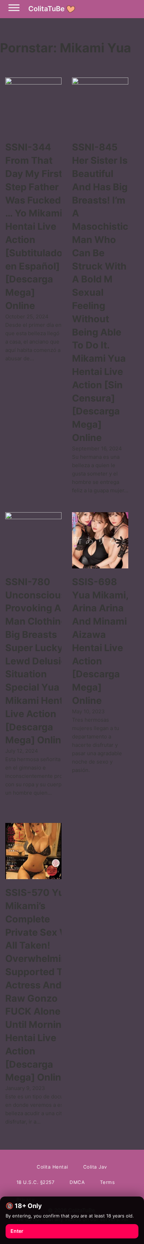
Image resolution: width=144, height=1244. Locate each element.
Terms (107, 1182)
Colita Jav (95, 1167)
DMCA (77, 1182)
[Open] (14, 8)
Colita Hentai (52, 1167)
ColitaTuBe (46, 8)
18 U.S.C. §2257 (35, 1182)
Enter (16, 1231)
